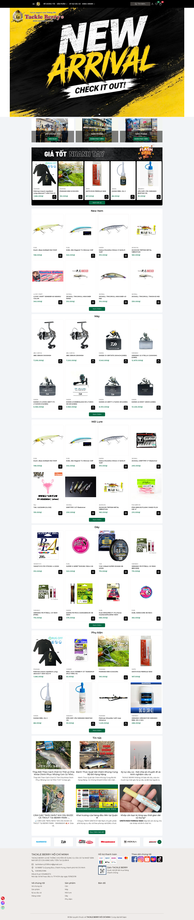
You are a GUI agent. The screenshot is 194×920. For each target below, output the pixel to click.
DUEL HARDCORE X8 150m (142, 613)
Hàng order (87, 4)
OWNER (69, 669)
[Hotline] (2, 898)
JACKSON (135, 247)
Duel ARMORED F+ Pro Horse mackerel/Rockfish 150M (110, 614)
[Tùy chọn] (60, 256)
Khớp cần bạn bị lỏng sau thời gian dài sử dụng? (141, 816)
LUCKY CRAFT (38, 294)
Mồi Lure (97, 421)
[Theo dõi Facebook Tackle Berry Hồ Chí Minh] (134, 859)
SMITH (87, 189)
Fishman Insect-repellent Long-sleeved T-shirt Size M (44, 192)
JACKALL (69, 294)
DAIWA (114, 189)
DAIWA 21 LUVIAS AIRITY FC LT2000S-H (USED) (44, 403)
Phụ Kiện (68, 899)
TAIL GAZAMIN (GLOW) (42, 507)
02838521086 (40, 871)
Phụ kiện (97, 632)
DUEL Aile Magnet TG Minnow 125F (79, 250)
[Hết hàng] (80, 197)
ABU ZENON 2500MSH (74, 355)
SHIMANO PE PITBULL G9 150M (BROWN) (144, 567)
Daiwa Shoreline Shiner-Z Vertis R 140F (112, 251)
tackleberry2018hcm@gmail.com (48, 864)
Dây (97, 527)
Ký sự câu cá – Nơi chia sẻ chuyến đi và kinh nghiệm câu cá (140, 773)
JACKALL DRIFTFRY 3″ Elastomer (144, 461)
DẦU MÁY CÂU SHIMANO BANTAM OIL (147, 192)
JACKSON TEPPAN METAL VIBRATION (142, 251)
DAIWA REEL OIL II (118, 191)
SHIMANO (141, 189)
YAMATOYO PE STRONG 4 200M (46, 566)
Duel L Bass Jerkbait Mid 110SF (45, 250)
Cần (66, 886)
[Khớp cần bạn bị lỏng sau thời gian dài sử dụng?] (141, 798)
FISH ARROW (136, 505)
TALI (34, 505)
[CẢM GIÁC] (53, 798)
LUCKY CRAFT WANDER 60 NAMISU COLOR (47, 297)
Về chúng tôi (49, 4)
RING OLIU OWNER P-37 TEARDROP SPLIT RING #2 (80, 673)
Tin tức (97, 737)
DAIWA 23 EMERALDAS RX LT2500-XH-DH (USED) (80, 403)
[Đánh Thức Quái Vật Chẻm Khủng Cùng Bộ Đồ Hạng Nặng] (97, 755)
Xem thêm (97, 309)
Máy (97, 316)
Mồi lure (68, 893)
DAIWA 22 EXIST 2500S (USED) (144, 402)
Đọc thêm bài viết (97, 832)
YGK (100, 564)
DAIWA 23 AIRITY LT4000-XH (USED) (113, 402)
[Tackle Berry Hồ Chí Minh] (38, 4)
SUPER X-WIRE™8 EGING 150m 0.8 (79, 566)
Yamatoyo (37, 564)
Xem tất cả (97, 203)
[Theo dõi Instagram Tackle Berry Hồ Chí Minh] (141, 859)
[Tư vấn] (3, 907)
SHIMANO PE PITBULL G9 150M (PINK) (45, 614)
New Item (97, 210)
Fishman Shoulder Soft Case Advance (110, 719)
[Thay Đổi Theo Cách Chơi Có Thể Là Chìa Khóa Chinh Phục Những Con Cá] (53, 755)
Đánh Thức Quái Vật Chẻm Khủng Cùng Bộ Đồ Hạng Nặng (97, 773)
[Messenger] (3, 903)
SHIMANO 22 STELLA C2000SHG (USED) (144, 356)
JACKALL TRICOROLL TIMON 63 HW (146, 296)
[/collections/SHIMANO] (41, 841)
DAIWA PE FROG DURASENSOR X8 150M (79, 614)
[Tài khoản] (152, 4)
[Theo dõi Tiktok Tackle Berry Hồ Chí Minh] (159, 859)
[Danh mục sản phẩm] (34, 4)
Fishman (36, 189)
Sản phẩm (61, 4)
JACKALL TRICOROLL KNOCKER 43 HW (112, 297)
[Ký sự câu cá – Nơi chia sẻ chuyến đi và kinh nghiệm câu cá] (141, 755)
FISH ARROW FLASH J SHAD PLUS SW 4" (145, 508)
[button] (159, 180)
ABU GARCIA (37, 353)
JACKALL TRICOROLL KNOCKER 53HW (78, 297)
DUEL (35, 247)
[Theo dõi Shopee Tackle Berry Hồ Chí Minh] (147, 859)
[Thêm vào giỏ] (54, 197)
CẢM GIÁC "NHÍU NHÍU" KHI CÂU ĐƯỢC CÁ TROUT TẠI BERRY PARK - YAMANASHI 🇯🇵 (53, 816)
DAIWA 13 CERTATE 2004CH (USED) (113, 355)
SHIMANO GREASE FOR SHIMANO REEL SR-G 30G (144, 719)
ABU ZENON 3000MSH (42, 355)
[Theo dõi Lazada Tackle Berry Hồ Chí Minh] (153, 859)
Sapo (124, 917)
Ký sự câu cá (75, 4)
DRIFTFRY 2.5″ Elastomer (75, 507)
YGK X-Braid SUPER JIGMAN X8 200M (111, 567)
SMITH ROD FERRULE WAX (95, 191)
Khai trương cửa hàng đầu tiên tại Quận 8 (97, 816)
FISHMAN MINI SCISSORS (69, 191)
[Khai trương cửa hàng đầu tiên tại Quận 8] (97, 798)
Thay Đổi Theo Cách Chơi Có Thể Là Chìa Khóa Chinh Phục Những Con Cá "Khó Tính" (53, 773)
